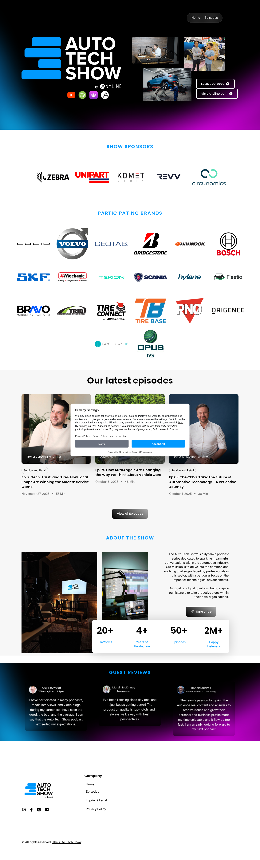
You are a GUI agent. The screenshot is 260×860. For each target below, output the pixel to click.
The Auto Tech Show (66, 842)
